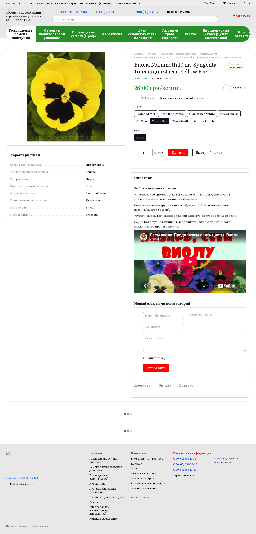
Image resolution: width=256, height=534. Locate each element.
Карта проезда (222, 462)
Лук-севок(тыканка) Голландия (142, 34)
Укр (206, 3)
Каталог (11, 3)
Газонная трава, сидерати (170, 34)
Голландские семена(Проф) (83, 34)
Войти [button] (145, 98)
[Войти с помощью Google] (222, 314)
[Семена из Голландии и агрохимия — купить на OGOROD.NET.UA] (26, 461)
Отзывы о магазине (127, 3)
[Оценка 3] (185, 357)
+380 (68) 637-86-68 (110, 11)
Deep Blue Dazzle (172, 114)
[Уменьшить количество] (137, 152)
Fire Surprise (229, 114)
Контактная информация (95, 3)
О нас (22, 3)
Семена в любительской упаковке (52, 34)
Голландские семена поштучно (21, 34)
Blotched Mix (145, 114)
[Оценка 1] (172, 357)
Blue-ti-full (180, 121)
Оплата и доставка (40, 3)
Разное (191, 33)
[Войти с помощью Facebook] (216, 314)
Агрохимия (112, 33)
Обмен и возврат (65, 3)
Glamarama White (202, 114)
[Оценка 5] (197, 357)
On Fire (141, 121)
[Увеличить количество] (149, 152)
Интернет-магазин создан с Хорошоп (27, 525)
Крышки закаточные (103, 518)
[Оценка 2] (178, 357)
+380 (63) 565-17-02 (72, 11)
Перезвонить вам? (178, 11)
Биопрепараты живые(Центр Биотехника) (216, 34)
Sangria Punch (203, 121)
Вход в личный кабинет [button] (147, 458)
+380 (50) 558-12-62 (148, 11)
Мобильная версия (22, 484)
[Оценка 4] (191, 357)
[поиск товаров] (215, 19)
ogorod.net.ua (165, 194)
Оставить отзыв (161, 78)
